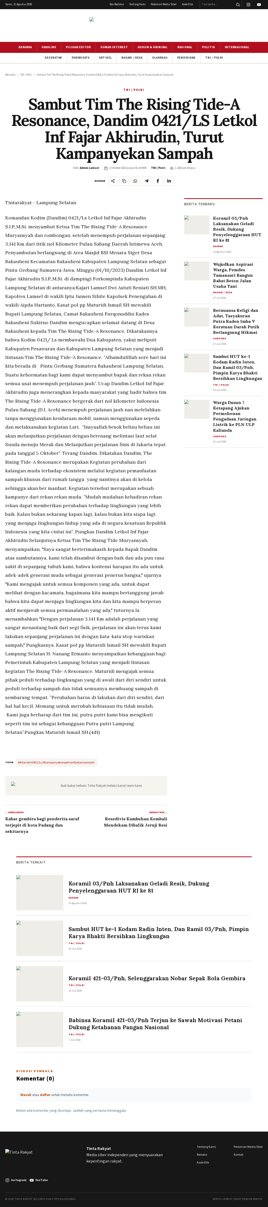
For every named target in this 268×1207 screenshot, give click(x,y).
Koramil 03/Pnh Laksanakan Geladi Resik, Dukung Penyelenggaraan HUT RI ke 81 (237, 229)
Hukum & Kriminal (153, 47)
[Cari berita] (238, 4)
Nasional (184, 47)
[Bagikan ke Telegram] (146, 181)
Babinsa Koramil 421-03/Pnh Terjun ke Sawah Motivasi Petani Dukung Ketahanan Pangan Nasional (155, 1024)
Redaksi (202, 1155)
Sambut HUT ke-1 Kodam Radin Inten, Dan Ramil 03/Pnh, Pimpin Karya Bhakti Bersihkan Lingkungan (237, 367)
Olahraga (159, 58)
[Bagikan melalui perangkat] (113, 181)
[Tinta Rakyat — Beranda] (134, 25)
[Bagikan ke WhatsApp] (135, 181)
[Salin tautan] (124, 181)
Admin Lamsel (89, 168)
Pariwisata (81, 58)
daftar (45, 1095)
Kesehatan (53, 58)
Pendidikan (186, 58)
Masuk (25, 1095)
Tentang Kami (137, 4)
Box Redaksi (117, 4)
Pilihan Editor (78, 47)
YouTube (41, 1180)
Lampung (219, 338)
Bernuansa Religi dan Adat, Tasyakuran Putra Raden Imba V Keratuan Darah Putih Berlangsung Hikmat (236, 321)
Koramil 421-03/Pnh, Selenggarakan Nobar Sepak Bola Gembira (157, 978)
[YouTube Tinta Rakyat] (259, 4)
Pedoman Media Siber (164, 4)
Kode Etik (187, 4)
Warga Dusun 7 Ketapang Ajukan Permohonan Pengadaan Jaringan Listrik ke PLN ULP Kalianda (234, 416)
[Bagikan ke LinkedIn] (169, 181)
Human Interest (114, 47)
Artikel (105, 58)
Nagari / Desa (131, 58)
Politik (208, 47)
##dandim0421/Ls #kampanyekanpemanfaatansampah (56, 762)
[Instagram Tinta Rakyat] (248, 4)
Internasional (237, 47)
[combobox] (217, 4)
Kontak (238, 1155)
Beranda (25, 47)
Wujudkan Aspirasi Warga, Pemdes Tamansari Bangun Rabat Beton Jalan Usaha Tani (233, 275)
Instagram (18, 1180)
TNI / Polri (214, 58)
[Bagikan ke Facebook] (158, 181)
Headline (49, 47)
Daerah (218, 246)
